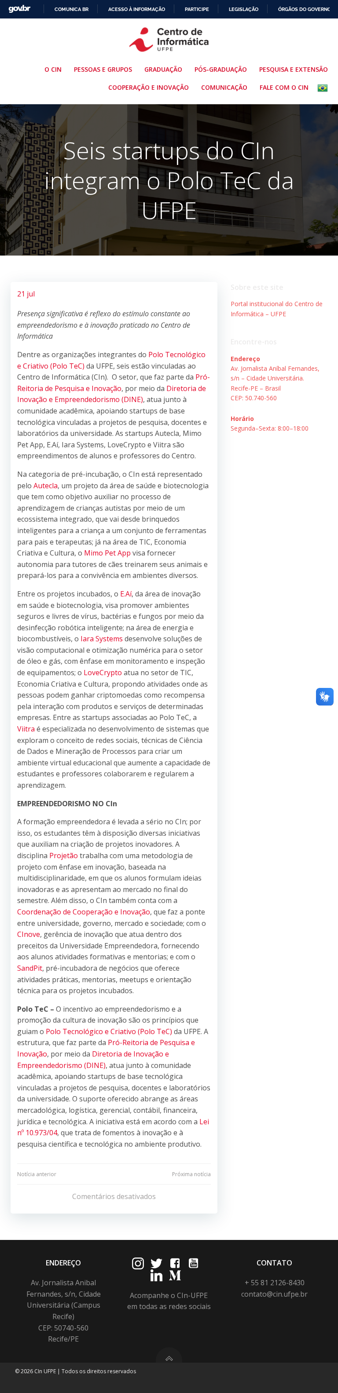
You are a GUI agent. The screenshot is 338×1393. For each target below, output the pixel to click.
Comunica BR (71, 9)
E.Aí (126, 594)
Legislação (243, 9)
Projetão (63, 855)
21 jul (26, 294)
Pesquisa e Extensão (293, 69)
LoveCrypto (103, 672)
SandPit (29, 968)
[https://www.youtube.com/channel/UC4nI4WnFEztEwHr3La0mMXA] (193, 1263)
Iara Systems (102, 638)
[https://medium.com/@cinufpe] (175, 1275)
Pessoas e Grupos (103, 69)
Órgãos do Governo (304, 9)
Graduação (163, 69)
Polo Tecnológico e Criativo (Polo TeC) (109, 1031)
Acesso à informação (136, 9)
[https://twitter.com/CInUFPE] (156, 1263)
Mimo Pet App (107, 553)
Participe (197, 9)
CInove (28, 934)
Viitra (26, 729)
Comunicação (224, 87)
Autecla (45, 485)
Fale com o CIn (284, 87)
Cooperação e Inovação (148, 87)
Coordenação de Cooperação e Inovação (83, 912)
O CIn (53, 69)
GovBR (19, 9)
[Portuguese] (324, 88)
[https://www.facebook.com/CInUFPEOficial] (175, 1263)
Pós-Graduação (221, 69)
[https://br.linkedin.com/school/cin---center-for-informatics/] (156, 1275)
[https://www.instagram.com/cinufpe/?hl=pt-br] (138, 1263)
